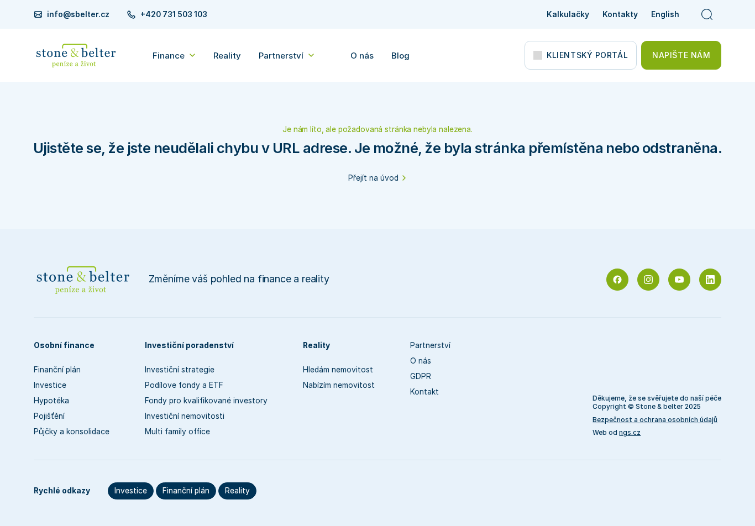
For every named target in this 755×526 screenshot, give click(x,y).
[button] (174, 55)
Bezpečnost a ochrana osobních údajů (655, 420)
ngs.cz (630, 432)
